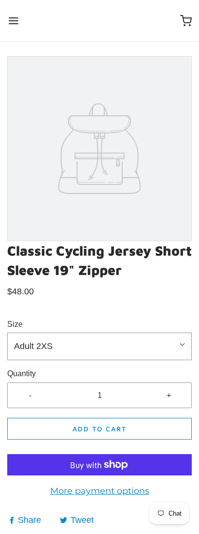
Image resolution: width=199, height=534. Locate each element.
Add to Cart (99, 429)
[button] (99, 346)
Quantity (21, 373)
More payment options (99, 491)
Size (15, 324)
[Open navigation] (13, 20)
